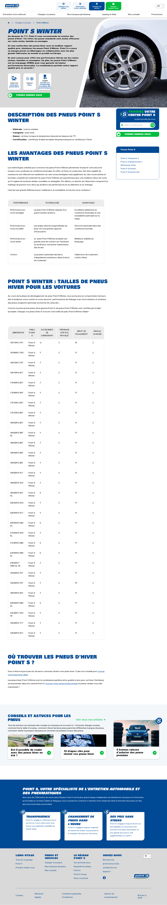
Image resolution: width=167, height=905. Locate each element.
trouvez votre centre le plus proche (61, 684)
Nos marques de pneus (55, 867)
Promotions (156, 14)
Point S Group (80, 874)
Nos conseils (134, 14)
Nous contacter (81, 878)
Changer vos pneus (53, 863)
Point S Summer (128, 169)
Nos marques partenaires (78, 14)
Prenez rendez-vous (113, 7)
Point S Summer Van (130, 172)
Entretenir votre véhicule (80, 7)
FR (158, 6)
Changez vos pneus (63, 7)
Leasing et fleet (109, 14)
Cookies (19, 895)
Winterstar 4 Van (128, 165)
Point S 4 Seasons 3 (130, 158)
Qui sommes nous (82, 863)
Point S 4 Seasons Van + (132, 162)
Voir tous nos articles (89, 720)
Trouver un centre (96, 7)
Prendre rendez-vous (25, 868)
